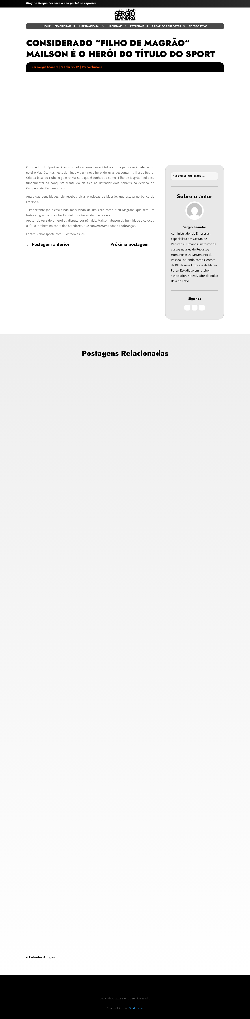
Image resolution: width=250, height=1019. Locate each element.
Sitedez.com (136, 1008)
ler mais (35, 526)
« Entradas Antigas (40, 957)
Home (47, 26)
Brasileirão (63, 26)
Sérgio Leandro (47, 67)
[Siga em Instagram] (206, 5)
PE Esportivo (198, 26)
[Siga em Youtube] (221, 5)
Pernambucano (92, 67)
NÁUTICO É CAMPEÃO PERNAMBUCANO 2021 (67, 503)
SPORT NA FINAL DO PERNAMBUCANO (61, 908)
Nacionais (115, 26)
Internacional (89, 26)
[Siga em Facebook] (214, 5)
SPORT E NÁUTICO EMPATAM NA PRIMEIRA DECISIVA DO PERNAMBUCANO (90, 658)
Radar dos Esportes (166, 26)
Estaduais (137, 26)
